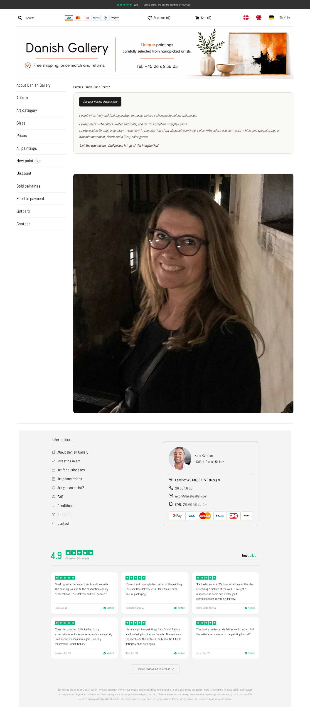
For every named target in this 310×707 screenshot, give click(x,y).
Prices (22, 135)
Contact (23, 224)
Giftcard (23, 211)
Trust (249, 555)
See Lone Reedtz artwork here (100, 102)
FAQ (60, 496)
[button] (285, 17)
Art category (27, 110)
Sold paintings (28, 186)
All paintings (27, 148)
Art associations (69, 478)
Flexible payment (30, 198)
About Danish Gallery (33, 85)
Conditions (65, 505)
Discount (24, 173)
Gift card (63, 514)
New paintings (29, 161)
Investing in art (68, 461)
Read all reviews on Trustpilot (153, 669)
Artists (22, 98)
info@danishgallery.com (191, 496)
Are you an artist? (70, 487)
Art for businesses (71, 469)
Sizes (21, 123)
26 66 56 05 (183, 488)
